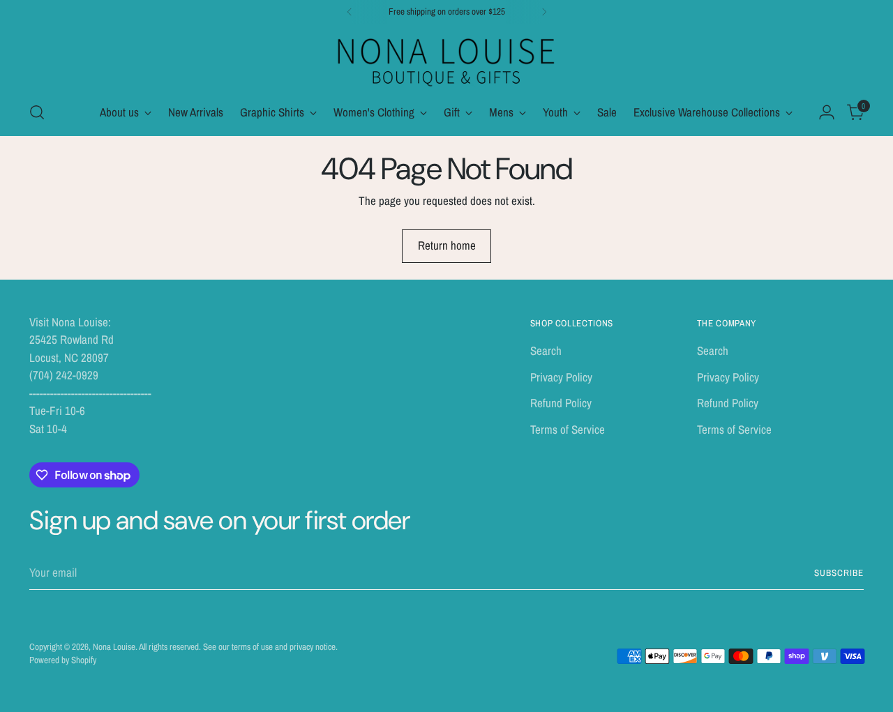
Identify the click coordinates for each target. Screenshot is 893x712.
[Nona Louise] (446, 60)
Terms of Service (567, 429)
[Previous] (349, 12)
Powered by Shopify (62, 659)
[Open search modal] (37, 112)
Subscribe (839, 572)
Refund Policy (561, 403)
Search (546, 350)
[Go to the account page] (827, 112)
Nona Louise (114, 646)
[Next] (544, 12)
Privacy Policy (561, 377)
